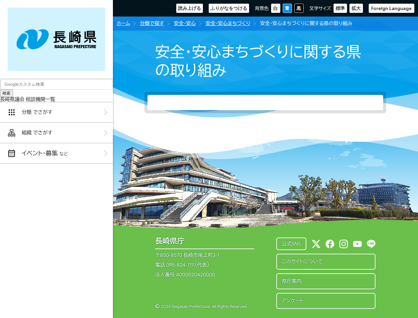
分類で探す (152, 23)
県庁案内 (291, 281)
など (45, 153)
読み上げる (189, 8)
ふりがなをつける (229, 8)
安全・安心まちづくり (228, 23)
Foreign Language (391, 8)
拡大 (356, 8)
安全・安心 (185, 23)
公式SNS (291, 244)
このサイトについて (302, 261)
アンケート (293, 300)
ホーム (123, 23)
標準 (340, 8)
